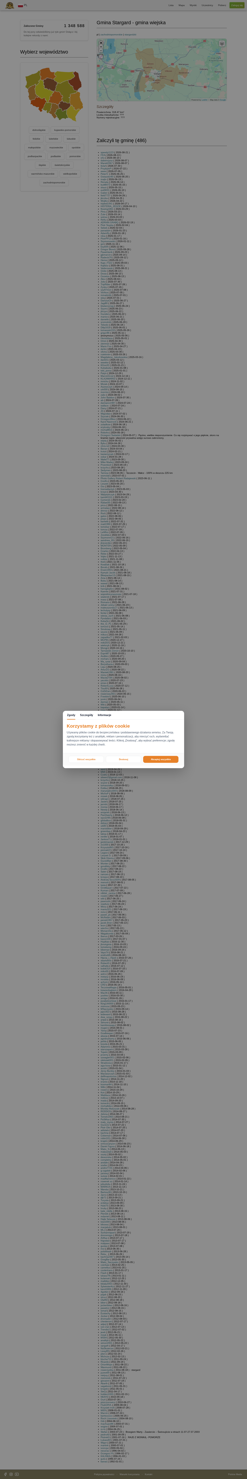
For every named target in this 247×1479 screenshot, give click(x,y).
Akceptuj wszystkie (161, 759)
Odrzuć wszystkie (86, 759)
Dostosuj (123, 759)
